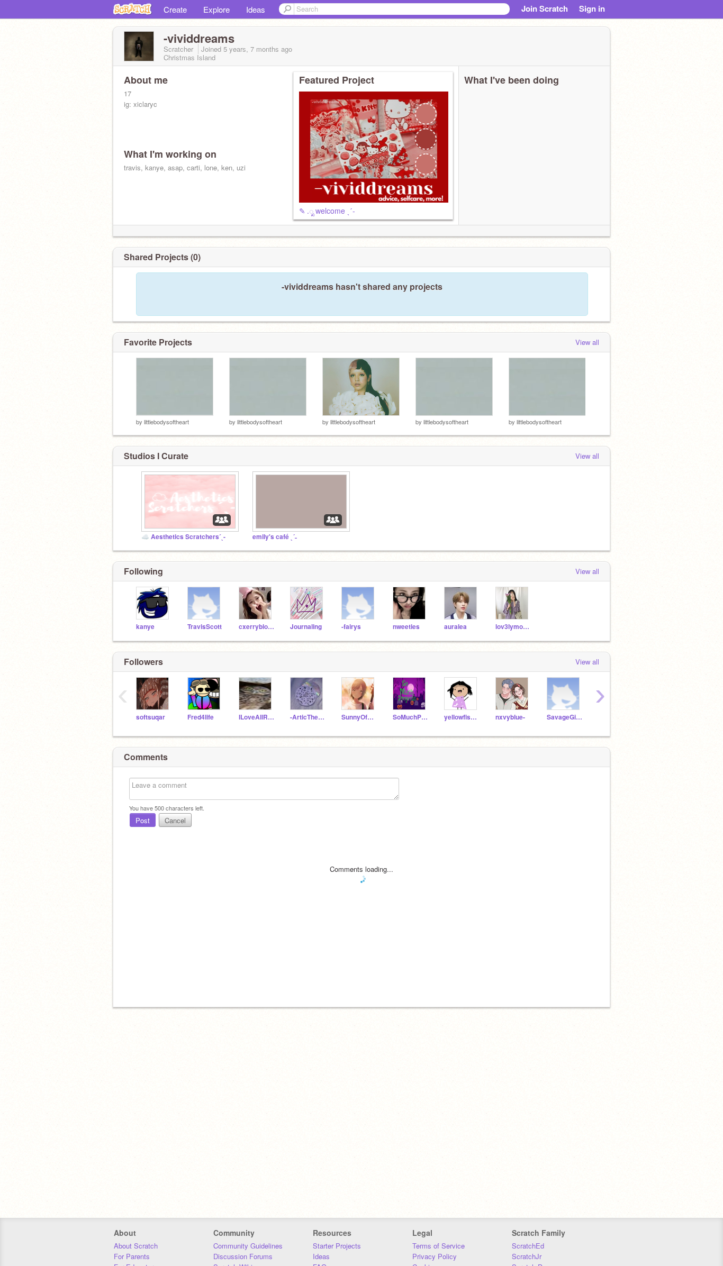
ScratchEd (528, 1246)
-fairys (351, 626)
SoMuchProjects (410, 717)
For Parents (132, 1256)
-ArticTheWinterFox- (308, 717)
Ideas (255, 9)
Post (142, 820)
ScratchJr (526, 1256)
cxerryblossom (256, 626)
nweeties (406, 626)
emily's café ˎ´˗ (274, 536)
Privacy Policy (434, 1256)
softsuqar (150, 717)
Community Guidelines (248, 1246)
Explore (216, 9)
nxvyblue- (510, 717)
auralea (455, 626)
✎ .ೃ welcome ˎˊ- (327, 210)
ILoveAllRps (256, 717)
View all (587, 342)
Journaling (306, 626)
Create (175, 9)
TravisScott (204, 626)
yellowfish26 (462, 717)
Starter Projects (337, 1246)
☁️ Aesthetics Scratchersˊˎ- (183, 536)
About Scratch (136, 1246)
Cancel (175, 820)
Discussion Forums (243, 1256)
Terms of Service (438, 1246)
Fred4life (200, 717)
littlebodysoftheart (166, 421)
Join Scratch (544, 8)
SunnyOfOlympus (359, 717)
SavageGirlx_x (564, 717)
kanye (145, 626)
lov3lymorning (513, 626)
